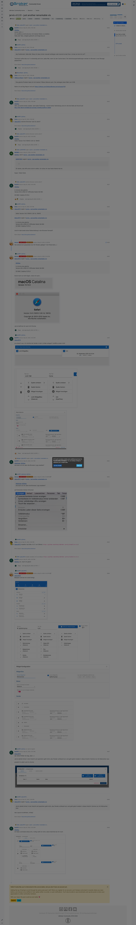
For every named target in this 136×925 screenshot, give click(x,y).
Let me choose (57, 465)
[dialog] (68, 462)
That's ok (79, 465)
